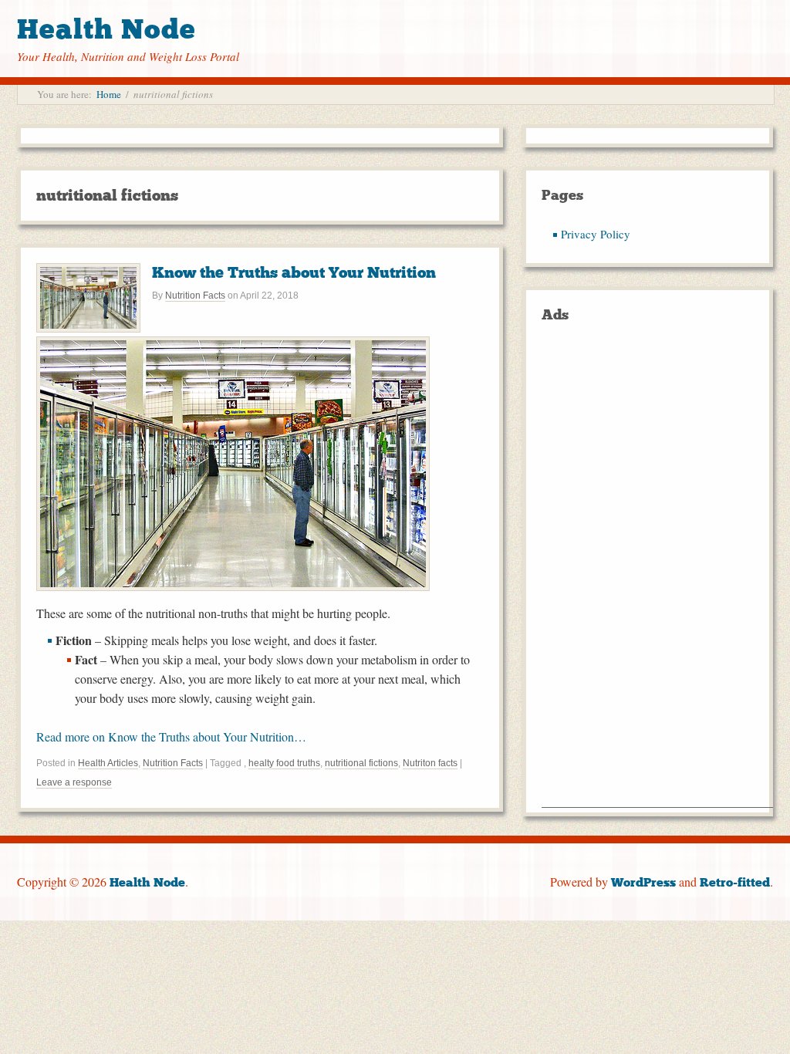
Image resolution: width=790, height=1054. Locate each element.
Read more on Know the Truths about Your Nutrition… (171, 736)
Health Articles (108, 763)
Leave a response (74, 782)
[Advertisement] (657, 575)
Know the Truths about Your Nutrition (294, 272)
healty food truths (284, 763)
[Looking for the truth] (233, 586)
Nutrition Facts (195, 295)
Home (108, 94)
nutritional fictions (361, 763)
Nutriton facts (430, 763)
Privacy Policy (595, 234)
